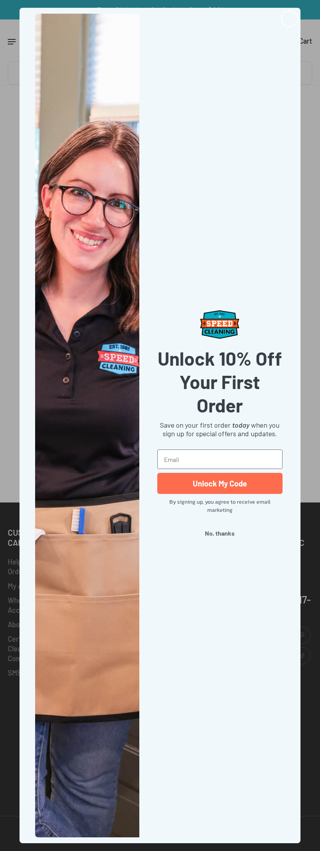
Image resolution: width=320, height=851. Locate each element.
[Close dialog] (289, 19)
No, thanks (220, 533)
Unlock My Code (220, 483)
